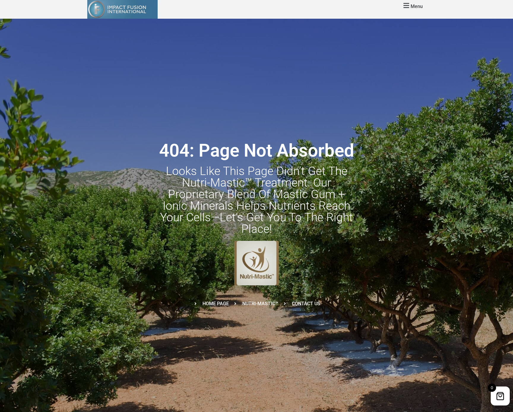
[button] (412, 5)
